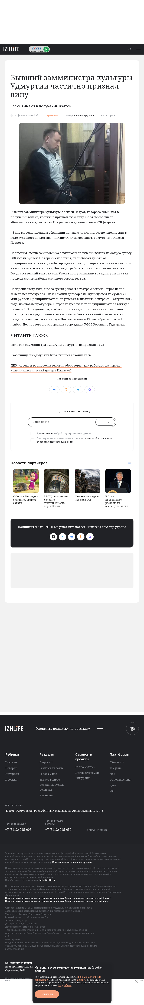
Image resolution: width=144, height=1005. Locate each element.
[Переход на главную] (11, 49)
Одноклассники (120, 779)
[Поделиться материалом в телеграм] (78, 389)
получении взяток (91, 253)
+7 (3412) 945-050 (58, 829)
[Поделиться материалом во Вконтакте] (54, 389)
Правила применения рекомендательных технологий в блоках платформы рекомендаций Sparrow (58, 898)
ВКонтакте (117, 762)
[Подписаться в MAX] (90, 536)
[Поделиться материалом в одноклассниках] (66, 389)
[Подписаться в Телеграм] (62, 536)
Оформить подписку (62, 729)
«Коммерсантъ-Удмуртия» (31, 222)
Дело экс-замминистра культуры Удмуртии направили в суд (57, 345)
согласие (47, 434)
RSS (112, 791)
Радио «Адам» (85, 767)
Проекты (11, 779)
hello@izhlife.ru (97, 830)
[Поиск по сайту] (129, 49)
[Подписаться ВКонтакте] (71, 536)
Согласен (47, 994)
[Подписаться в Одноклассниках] (80, 536)
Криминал (52, 116)
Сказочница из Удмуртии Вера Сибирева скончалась (51, 355)
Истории (11, 768)
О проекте (46, 762)
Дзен (113, 785)
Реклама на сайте (52, 768)
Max (112, 773)
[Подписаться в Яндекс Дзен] (53, 536)
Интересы (12, 773)
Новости (11, 762)
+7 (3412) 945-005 (18, 829)
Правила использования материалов (72, 862)
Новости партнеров (29, 463)
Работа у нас (48, 773)
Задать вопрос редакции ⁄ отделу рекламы (52, 784)
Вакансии (46, 795)
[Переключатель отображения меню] (138, 49)
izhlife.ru (81, 979)
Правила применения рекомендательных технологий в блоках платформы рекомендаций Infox (56, 901)
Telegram (116, 768)
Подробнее (64, 985)
